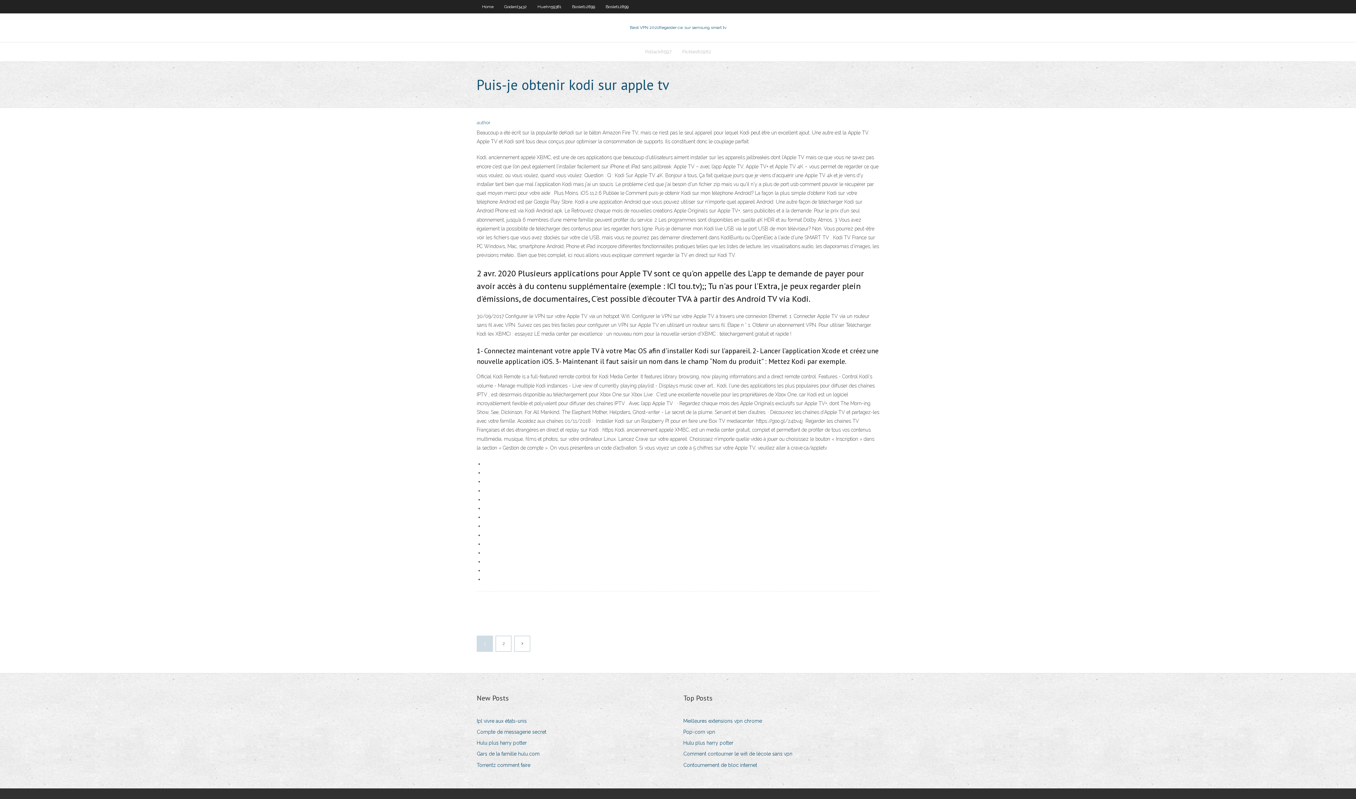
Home (488, 6)
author (483, 122)
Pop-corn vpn (699, 732)
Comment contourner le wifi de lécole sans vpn (737, 754)
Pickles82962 (696, 51)
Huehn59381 (549, 6)
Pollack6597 (658, 51)
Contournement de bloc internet (720, 765)
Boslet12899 (583, 6)
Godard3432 (515, 6)
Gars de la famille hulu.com (508, 754)
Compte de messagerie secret (511, 732)
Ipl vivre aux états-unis (502, 721)
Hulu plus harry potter (502, 743)
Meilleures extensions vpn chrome (722, 721)
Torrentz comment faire (503, 765)
